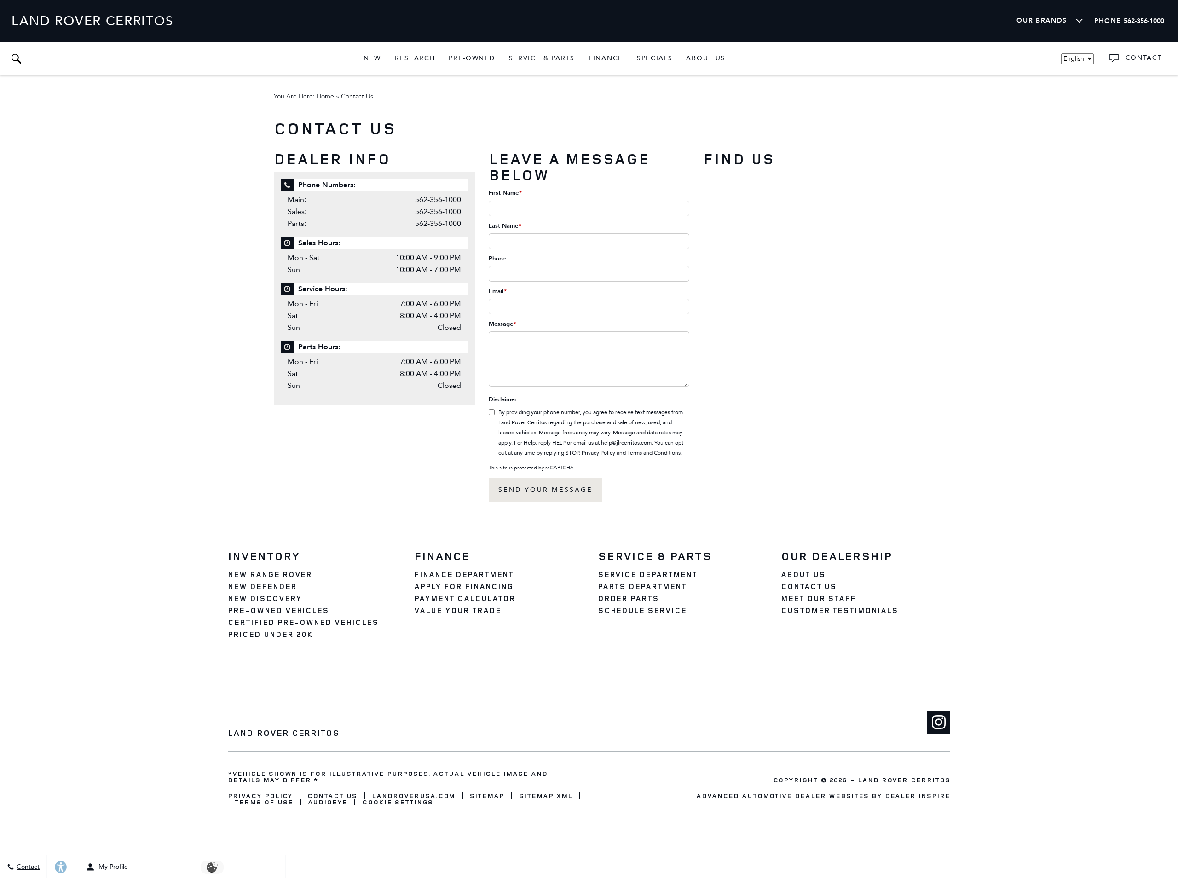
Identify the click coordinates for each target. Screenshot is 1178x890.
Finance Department (463, 574)
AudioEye (328, 802)
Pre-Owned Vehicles (278, 610)
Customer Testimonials (839, 610)
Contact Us (809, 586)
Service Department (647, 574)
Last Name (505, 226)
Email (498, 291)
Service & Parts (542, 58)
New (372, 58)
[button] (16, 58)
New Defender (262, 586)
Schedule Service (642, 610)
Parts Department (642, 586)
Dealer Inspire (917, 795)
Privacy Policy (598, 453)
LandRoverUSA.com (413, 795)
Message (502, 324)
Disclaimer (503, 399)
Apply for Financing (463, 586)
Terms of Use (264, 802)
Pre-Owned (472, 58)
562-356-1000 (438, 199)
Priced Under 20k (270, 634)
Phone (497, 258)
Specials (655, 58)
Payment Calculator (464, 598)
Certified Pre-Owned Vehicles (303, 622)
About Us (705, 58)
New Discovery (264, 598)
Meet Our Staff (818, 598)
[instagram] (938, 722)
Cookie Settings (397, 802)
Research (414, 60)
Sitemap (487, 795)
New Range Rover (270, 574)
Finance (606, 58)
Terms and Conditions (654, 453)
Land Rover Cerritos (904, 779)
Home (325, 96)
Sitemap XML (545, 795)
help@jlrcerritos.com (626, 442)
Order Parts (628, 598)
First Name (505, 193)
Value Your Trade (457, 610)
